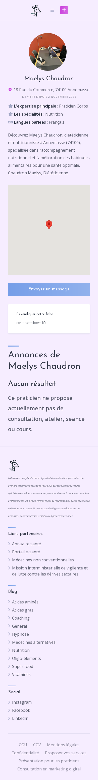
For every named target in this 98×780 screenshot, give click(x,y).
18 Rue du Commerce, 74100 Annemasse (51, 89)
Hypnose (20, 634)
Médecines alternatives (34, 642)
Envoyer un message (49, 289)
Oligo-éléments (26, 658)
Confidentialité (25, 753)
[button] (49, 225)
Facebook (21, 710)
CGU (23, 745)
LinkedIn (20, 718)
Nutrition (21, 650)
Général (19, 626)
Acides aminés (25, 602)
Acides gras (22, 610)
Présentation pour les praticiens (49, 761)
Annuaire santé (26, 544)
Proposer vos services (65, 753)
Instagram (22, 702)
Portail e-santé (26, 552)
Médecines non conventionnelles (43, 560)
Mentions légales (63, 745)
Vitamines (21, 674)
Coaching (21, 618)
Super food (22, 666)
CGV (37, 745)
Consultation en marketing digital (49, 769)
